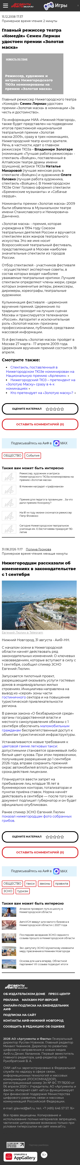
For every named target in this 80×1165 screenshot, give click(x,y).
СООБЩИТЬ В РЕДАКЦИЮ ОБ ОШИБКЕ (34, 1026)
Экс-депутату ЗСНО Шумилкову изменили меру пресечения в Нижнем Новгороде (46, 949)
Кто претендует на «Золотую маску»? (41, 393)
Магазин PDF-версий (40, 1000)
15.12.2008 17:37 (12, 17)
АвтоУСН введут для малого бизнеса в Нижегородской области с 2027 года (44, 923)
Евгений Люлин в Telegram (22, 632)
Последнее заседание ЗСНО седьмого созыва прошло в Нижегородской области (47, 936)
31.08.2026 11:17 (12, 549)
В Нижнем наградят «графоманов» (41, 486)
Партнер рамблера (38, 1145)
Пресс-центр (59, 994)
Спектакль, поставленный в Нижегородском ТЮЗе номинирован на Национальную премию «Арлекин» (40, 371)
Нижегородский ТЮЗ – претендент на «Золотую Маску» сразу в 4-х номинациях (40, 384)
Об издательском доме (24, 994)
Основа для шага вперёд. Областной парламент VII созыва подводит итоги (43, 962)
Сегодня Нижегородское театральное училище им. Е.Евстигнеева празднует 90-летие (46, 529)
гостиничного (14, 697)
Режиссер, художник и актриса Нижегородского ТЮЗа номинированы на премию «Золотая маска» (46, 476)
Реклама (11, 1000)
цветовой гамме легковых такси (29, 746)
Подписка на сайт (19, 1015)
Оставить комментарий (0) (40, 424)
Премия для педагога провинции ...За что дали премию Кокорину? (46, 501)
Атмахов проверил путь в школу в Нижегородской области (41, 910)
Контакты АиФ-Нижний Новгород (33, 1020)
